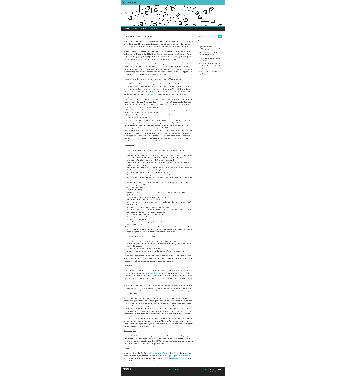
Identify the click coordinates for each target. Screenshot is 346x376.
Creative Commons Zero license (157, 353)
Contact (144, 29)
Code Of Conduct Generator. (163, 361)
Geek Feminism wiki (178, 358)
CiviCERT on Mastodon (172, 369)
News (135, 29)
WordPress (218, 371)
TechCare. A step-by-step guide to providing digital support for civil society (209, 66)
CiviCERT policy (149, 94)
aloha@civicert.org (153, 273)
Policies (154, 29)
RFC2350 (163, 29)
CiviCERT (126, 29)
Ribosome (205, 369)
